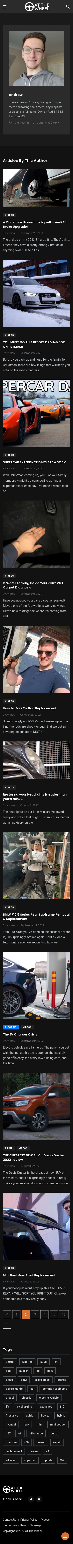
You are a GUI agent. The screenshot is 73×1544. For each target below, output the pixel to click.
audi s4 (24, 1370)
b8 (38, 1370)
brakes (61, 1379)
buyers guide (14, 1388)
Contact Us (9, 1519)
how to (45, 1415)
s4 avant (11, 1460)
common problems (54, 1388)
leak (26, 1424)
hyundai (11, 1424)
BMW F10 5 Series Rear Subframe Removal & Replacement (36, 916)
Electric (11, 1027)
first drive (12, 1415)
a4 (56, 1361)
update (48, 1460)
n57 (8, 1433)
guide (29, 1415)
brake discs (42, 1379)
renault (40, 1442)
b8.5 (50, 1370)
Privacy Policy (28, 1519)
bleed (9, 1379)
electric (26, 1397)
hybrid (61, 1415)
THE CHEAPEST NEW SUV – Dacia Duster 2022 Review (33, 1157)
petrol (54, 1433)
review (34, 1451)
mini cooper (58, 1424)
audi (8, 1370)
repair (57, 1442)
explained (46, 1406)
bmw (24, 1379)
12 (64, 1314)
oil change (36, 1433)
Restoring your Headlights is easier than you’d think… (35, 796)
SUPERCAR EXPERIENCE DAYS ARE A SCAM (34, 462)
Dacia (8, 1148)
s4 (47, 1451)
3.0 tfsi (10, 1361)
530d (43, 1361)
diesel (10, 1397)
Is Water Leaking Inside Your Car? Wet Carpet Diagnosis (33, 585)
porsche (11, 1442)
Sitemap (35, 1525)
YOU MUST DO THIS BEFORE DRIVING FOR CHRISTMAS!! (34, 344)
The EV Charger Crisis (20, 1034)
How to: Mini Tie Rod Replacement (29, 708)
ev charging (24, 1406)
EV (7, 1406)
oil (20, 1433)
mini (39, 1424)
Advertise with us (15, 1525)
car (32, 1388)
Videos (9, 215)
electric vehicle (49, 1397)
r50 (26, 1442)
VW (62, 1460)
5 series (27, 1361)
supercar (30, 1460)
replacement (14, 1451)
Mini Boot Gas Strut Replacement (29, 1275)
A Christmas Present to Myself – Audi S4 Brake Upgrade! (35, 224)
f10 (62, 1406)
